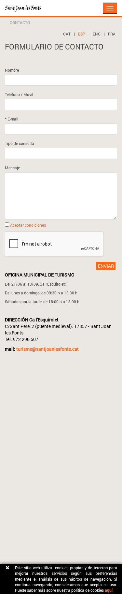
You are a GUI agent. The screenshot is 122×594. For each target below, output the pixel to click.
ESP (81, 33)
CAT (67, 33)
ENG (97, 33)
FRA (111, 33)
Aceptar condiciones (28, 225)
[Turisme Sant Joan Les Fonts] (5, 5)
